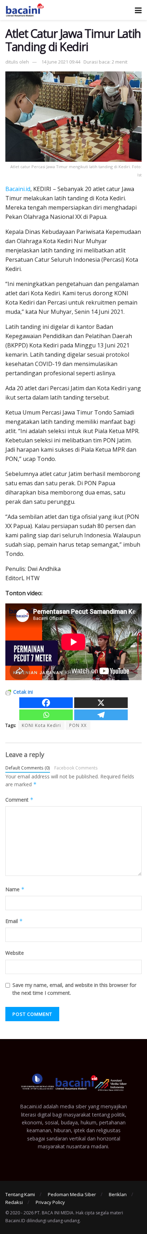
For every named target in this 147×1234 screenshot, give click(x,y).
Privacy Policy (50, 1202)
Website (14, 952)
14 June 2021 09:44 (60, 62)
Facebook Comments (76, 768)
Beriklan (118, 1194)
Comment (19, 799)
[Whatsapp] (46, 714)
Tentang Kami (20, 1194)
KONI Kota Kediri (41, 725)
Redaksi (14, 1202)
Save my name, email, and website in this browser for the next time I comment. (74, 989)
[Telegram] (101, 714)
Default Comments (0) (27, 768)
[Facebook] (46, 702)
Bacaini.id (17, 189)
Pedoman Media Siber (72, 1194)
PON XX (78, 725)
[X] (101, 702)
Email (14, 921)
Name (15, 889)
